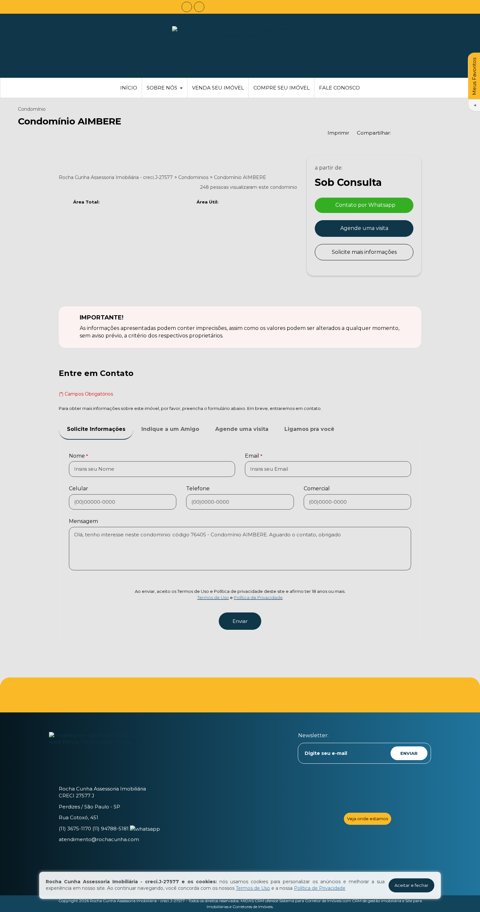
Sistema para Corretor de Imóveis (310, 900)
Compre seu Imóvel (281, 88)
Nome (77, 456)
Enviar (240, 621)
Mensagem (83, 521)
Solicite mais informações (364, 252)
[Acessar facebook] (187, 7)
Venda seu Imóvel (218, 88)
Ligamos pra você (309, 429)
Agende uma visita (364, 228)
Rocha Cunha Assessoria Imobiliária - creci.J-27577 (137, 900)
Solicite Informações (96, 429)
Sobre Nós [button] (162, 88)
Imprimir (338, 133)
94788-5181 (110, 828)
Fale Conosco (339, 88)
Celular (78, 488)
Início (128, 88)
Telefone (198, 488)
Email (252, 456)
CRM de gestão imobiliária (376, 900)
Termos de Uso (213, 597)
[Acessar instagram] (199, 7)
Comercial (317, 488)
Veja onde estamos (367, 818)
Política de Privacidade (258, 597)
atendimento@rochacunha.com (99, 839)
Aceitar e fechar (411, 885)
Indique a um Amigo (170, 429)
